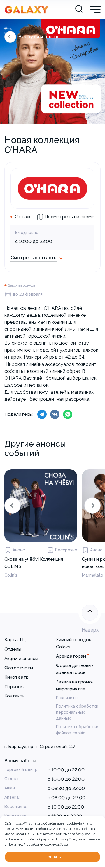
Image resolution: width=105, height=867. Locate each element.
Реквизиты (67, 697)
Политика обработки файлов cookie (77, 729)
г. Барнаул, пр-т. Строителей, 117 (39, 746)
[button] (12, 505)
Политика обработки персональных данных (77, 712)
